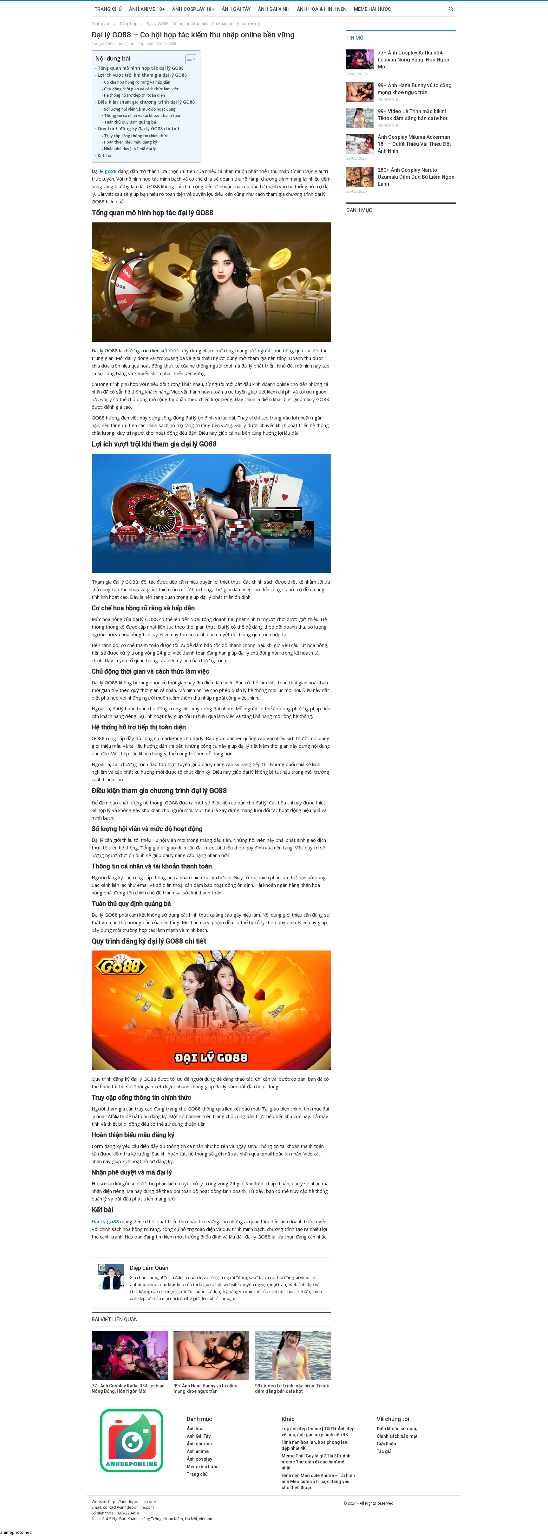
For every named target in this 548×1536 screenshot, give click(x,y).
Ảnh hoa (195, 1428)
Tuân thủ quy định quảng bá (130, 122)
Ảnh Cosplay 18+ (193, 9)
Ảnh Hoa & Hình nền (322, 9)
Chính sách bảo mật (397, 1436)
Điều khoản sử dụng (397, 1428)
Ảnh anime (198, 1451)
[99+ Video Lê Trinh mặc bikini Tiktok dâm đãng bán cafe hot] (293, 1355)
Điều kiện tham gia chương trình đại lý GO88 (146, 102)
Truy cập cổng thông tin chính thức (136, 135)
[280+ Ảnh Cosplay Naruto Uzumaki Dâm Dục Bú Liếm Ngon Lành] (360, 177)
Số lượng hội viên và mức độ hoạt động (139, 109)
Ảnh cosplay (199, 1459)
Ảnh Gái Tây (236, 9)
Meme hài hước (203, 1466)
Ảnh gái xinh (199, 1443)
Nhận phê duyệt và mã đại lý (130, 148)
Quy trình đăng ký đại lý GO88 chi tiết (139, 128)
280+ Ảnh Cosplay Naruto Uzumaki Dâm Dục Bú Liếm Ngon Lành (416, 177)
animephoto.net (15, 1532)
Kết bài (105, 155)
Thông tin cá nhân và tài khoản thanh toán (142, 115)
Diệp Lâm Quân (120, 43)
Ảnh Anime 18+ (147, 9)
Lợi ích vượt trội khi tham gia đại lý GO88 (142, 75)
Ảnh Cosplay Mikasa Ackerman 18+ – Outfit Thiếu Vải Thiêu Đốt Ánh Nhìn (414, 144)
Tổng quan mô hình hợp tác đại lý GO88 (141, 68)
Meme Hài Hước (372, 9)
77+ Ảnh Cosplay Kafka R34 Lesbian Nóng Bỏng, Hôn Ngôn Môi (413, 60)
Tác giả (384, 1451)
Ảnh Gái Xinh (274, 9)
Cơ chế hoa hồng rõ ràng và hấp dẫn (137, 82)
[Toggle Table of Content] (187, 59)
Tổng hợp (129, 23)
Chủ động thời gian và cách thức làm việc (141, 89)
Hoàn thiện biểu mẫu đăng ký (130, 142)
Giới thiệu (386, 1443)
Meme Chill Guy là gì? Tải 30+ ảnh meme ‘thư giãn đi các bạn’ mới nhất (316, 1461)
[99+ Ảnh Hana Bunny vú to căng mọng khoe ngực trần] (211, 1355)
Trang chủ (108, 9)
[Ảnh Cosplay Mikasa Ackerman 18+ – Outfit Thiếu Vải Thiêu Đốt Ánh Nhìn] (360, 144)
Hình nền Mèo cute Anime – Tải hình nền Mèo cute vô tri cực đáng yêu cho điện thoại (318, 1481)
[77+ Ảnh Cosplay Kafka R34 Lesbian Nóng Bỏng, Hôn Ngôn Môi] (130, 1355)
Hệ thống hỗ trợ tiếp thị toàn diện (134, 95)
